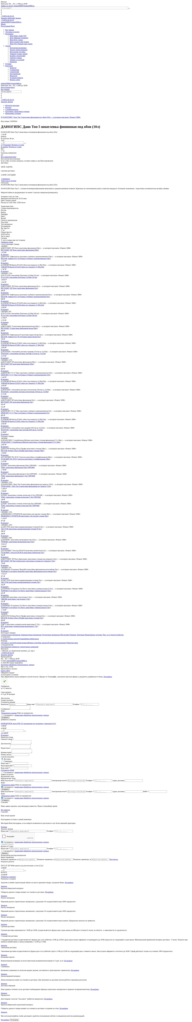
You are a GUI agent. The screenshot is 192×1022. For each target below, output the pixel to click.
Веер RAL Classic (16, 40)
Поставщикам (15, 74)
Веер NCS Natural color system (21, 44)
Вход (13, 26)
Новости (13, 68)
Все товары (9, 30)
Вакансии (13, 76)
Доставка (7, 759)
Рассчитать (114, 859)
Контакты (9, 66)
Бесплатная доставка (17, 52)
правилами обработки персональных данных (32, 715)
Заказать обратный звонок (11, 18)
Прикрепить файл (8, 785)
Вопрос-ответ (15, 80)
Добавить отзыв (7, 242)
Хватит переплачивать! (18, 50)
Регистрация (5, 26)
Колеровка (9, 34)
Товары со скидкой (17, 60)
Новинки (13, 62)
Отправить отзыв (7, 770)
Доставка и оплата (12, 32)
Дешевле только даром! (18, 54)
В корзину (7, 145)
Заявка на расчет (7, 6)
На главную (5, 810)
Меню (3, 24)
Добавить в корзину (8, 877)
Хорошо (4, 827)
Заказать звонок (7, 102)
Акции (8, 46)
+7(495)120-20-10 (7, 16)
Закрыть (4, 886)
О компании (14, 70)
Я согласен (14, 1020)
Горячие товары (16, 58)
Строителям (14, 72)
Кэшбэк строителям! (17, 56)
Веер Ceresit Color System (19, 42)
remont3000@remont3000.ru (24, 6)
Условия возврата (16, 78)
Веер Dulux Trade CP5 (18, 36)
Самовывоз (8, 761)
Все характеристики (8, 157)
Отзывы (8, 64)
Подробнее (108, 677)
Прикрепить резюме (9, 713)
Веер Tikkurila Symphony (19, 38)
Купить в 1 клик (18, 145)
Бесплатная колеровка (18, 48)
